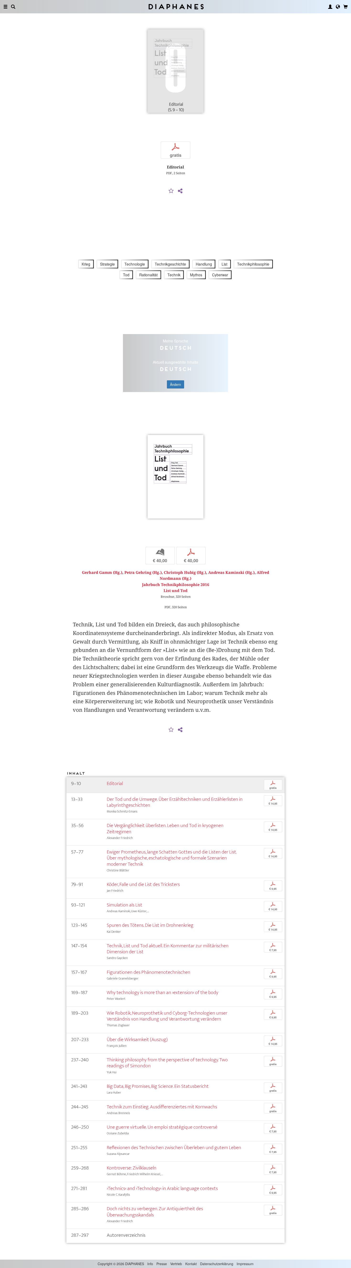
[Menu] (5, 6)
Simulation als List (124, 905)
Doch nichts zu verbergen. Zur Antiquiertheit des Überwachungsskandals (155, 1212)
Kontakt (191, 1263)
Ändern (175, 384)
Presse (161, 1263)
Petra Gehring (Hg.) (143, 572)
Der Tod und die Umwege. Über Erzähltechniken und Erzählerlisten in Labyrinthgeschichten (175, 802)
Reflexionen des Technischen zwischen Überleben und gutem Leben (174, 1147)
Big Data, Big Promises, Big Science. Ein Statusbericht (158, 1086)
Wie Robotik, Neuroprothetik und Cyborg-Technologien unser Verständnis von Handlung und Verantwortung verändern (167, 1016)
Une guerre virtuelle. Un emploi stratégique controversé (162, 1127)
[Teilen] (180, 191)
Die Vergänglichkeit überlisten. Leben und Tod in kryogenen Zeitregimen (165, 828)
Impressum (245, 1263)
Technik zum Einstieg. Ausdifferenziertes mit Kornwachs (162, 1107)
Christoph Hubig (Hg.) (185, 572)
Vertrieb (176, 1263)
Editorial (115, 783)
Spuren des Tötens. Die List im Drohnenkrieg (150, 925)
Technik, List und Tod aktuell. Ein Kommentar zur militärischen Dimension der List (168, 949)
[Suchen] (13, 6)
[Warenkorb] (345, 6)
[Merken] (171, 191)
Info (150, 1263)
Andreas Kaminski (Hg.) (231, 572)
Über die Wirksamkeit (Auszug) (137, 1039)
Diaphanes (175, 6)
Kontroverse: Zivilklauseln (131, 1168)
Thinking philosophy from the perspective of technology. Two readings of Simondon (167, 1063)
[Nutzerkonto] (330, 6)
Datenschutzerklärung (216, 1263)
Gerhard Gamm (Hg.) (102, 572)
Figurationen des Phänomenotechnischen (148, 972)
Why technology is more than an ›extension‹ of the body (162, 992)
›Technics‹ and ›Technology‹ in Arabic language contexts (162, 1188)
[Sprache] (338, 6)
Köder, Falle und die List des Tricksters (143, 884)
